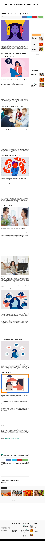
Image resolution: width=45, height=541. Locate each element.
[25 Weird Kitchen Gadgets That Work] (6, 493)
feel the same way (23, 312)
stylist (3, 77)
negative (19, 455)
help (1, 455)
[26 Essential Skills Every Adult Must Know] (41, 38)
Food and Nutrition (33, 78)
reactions (22, 455)
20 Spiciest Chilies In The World (35, 44)
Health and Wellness (34, 47)
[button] (40, 4)
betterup (4, 276)
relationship (26, 455)
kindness (8, 455)
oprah (3, 226)
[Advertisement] (11, 8)
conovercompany (5, 127)
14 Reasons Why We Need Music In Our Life (12, 438)
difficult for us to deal (13, 80)
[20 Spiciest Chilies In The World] (41, 44)
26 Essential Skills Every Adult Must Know (34, 39)
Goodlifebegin (21, 540)
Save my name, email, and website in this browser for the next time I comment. (12, 480)
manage (11, 455)
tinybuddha (4, 176)
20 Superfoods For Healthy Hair (35, 49)
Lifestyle (33, 37)
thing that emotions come (9, 312)
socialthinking (4, 393)
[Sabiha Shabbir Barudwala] (2, 17)
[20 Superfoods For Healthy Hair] (41, 49)
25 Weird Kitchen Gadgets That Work (5, 498)
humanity (4, 455)
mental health (15, 455)
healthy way (19, 202)
